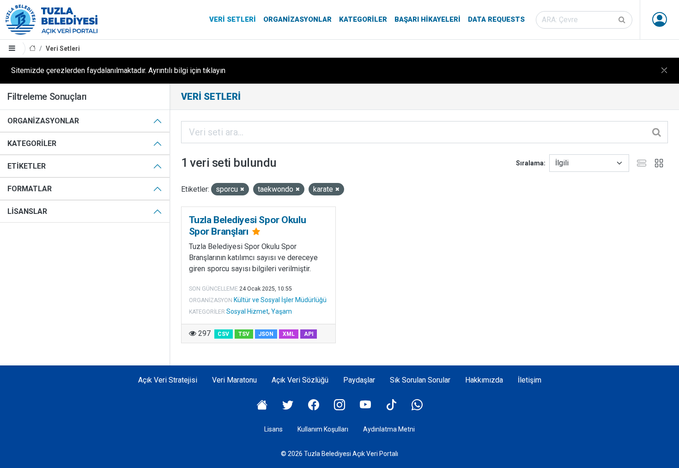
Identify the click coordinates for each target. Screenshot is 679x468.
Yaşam (281, 311)
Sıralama (530, 163)
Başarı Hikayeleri (427, 19)
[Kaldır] (242, 190)
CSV (223, 334)
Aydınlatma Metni (389, 429)
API (309, 334)
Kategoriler (363, 19)
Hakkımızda (484, 380)
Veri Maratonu (234, 380)
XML (289, 334)
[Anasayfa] (32, 48)
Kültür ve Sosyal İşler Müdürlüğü (280, 300)
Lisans (273, 429)
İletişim (529, 380)
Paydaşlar (359, 380)
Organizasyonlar (297, 19)
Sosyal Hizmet (247, 311)
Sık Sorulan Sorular (420, 380)
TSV (243, 334)
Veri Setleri (232, 19)
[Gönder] (622, 20)
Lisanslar (27, 211)
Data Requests (496, 19)
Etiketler (26, 166)
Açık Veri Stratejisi (167, 380)
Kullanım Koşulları (322, 429)
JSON (265, 334)
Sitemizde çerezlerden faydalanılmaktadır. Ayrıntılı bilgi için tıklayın (118, 70)
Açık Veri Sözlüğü (300, 380)
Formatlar (29, 188)
